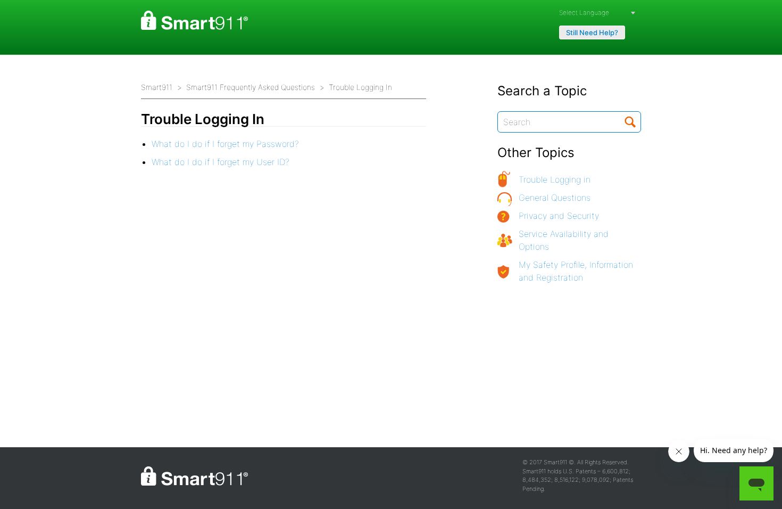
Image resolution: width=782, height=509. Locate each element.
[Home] (194, 20)
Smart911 (156, 87)
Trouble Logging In (360, 87)
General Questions (554, 197)
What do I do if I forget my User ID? (220, 162)
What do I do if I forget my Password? (225, 143)
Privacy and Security (559, 215)
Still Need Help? (592, 32)
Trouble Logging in (554, 179)
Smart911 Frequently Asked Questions (250, 87)
